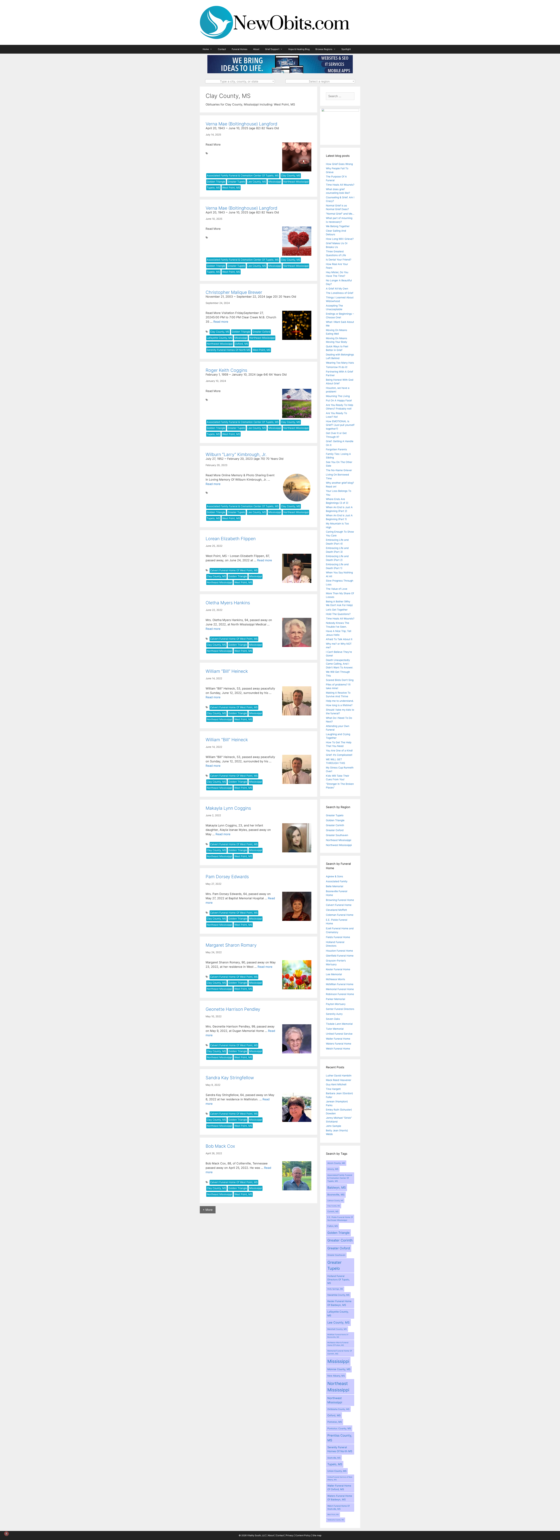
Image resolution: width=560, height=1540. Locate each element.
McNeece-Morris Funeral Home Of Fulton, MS (337, 1343)
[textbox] (240, 81)
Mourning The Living (338, 396)
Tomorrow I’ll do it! (336, 367)
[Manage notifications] (6, 1533)
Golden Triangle (216, 181)
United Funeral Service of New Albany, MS (339, 1478)
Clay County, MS (290, 175)
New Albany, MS (336, 1375)
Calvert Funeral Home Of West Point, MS (234, 570)
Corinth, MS (332, 1211)
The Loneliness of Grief (339, 293)
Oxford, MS (241, 343)
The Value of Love (336, 588)
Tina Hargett (333, 1089)
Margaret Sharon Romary (231, 945)
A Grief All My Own (337, 288)
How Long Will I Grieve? (340, 238)
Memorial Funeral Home (340, 989)
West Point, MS (231, 187)
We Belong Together (338, 226)
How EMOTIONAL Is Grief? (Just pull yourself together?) (340, 425)
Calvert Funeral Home (338, 905)
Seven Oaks (333, 1018)
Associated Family (336, 881)
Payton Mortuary (335, 1004)
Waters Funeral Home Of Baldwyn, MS (339, 1497)
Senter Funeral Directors (340, 1009)
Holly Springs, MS (335, 1289)
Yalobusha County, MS (335, 1520)
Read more (220, 321)
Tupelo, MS (213, 187)
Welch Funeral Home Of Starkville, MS (338, 1507)
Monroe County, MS (338, 1369)
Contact (222, 49)
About (256, 49)
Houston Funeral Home (339, 950)
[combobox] (240, 81)
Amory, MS (332, 1169)
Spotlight (346, 49)
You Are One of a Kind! (339, 750)
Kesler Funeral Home (338, 969)
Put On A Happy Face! (339, 400)
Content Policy (302, 1535)
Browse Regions (323, 49)
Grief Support (272, 49)
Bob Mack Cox (220, 1146)
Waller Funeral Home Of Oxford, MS (339, 1487)
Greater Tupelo (236, 181)
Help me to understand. (340, 700)
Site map (316, 1535)
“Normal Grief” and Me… (340, 213)
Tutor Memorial (335, 1028)
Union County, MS (336, 1471)
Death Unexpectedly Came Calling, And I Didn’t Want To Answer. (339, 664)
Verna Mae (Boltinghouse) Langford (241, 123)
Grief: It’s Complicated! (339, 754)
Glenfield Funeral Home (340, 955)
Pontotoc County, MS (339, 1428)
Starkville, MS (334, 1458)
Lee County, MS (256, 181)
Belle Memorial (334, 886)
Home (206, 49)
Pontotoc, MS (334, 1422)
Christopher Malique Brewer (234, 292)
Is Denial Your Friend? (338, 259)
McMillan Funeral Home (339, 984)
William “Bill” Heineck (227, 671)
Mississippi (274, 181)
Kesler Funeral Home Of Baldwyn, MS (339, 1303)
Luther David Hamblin (338, 1075)
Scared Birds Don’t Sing (340, 680)
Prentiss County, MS (339, 1438)
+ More (208, 1209)
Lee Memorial (334, 974)
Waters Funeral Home (338, 1043)
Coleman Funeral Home (339, 914)
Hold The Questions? (338, 614)
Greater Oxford (261, 331)
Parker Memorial (335, 999)
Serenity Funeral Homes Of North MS (228, 349)
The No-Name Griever (339, 470)
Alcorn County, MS (336, 1163)
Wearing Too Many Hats (340, 362)
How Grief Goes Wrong (339, 164)
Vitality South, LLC (256, 1535)
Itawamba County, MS (338, 1295)
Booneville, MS (335, 1194)
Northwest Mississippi (220, 343)
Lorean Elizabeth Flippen (231, 538)
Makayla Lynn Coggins (228, 808)
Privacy (289, 1535)
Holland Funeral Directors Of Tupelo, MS (338, 1279)
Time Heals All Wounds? (340, 184)
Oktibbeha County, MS (338, 1409)
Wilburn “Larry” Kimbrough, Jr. (236, 454)
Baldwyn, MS (336, 1187)
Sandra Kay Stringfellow (230, 1077)
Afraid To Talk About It (339, 639)
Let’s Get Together (337, 609)
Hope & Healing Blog (299, 49)
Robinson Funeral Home (340, 994)
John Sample (333, 1126)
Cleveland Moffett (336, 909)
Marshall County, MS (337, 1329)
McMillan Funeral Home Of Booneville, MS (337, 1336)
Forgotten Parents (336, 449)
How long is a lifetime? (339, 705)
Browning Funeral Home (340, 900)
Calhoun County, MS (335, 1201)
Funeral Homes (239, 49)
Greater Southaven (337, 835)
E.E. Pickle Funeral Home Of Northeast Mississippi (340, 1218)
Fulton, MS (332, 1226)
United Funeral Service (339, 1033)
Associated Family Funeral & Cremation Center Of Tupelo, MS (243, 175)
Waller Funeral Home (338, 1038)
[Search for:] (340, 96)
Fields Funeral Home (338, 937)
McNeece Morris (335, 979)
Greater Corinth (335, 825)
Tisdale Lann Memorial (339, 1023)
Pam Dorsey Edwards (227, 876)
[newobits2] (280, 72)
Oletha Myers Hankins (228, 602)
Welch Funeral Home (338, 1048)
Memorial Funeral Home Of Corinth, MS (339, 1352)
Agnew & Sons (334, 876)
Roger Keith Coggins (226, 370)
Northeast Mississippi (296, 181)
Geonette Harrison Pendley (233, 1009)
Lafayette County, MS (219, 337)
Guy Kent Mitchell (336, 1084)
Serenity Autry (334, 1013)
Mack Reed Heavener (338, 1080)
